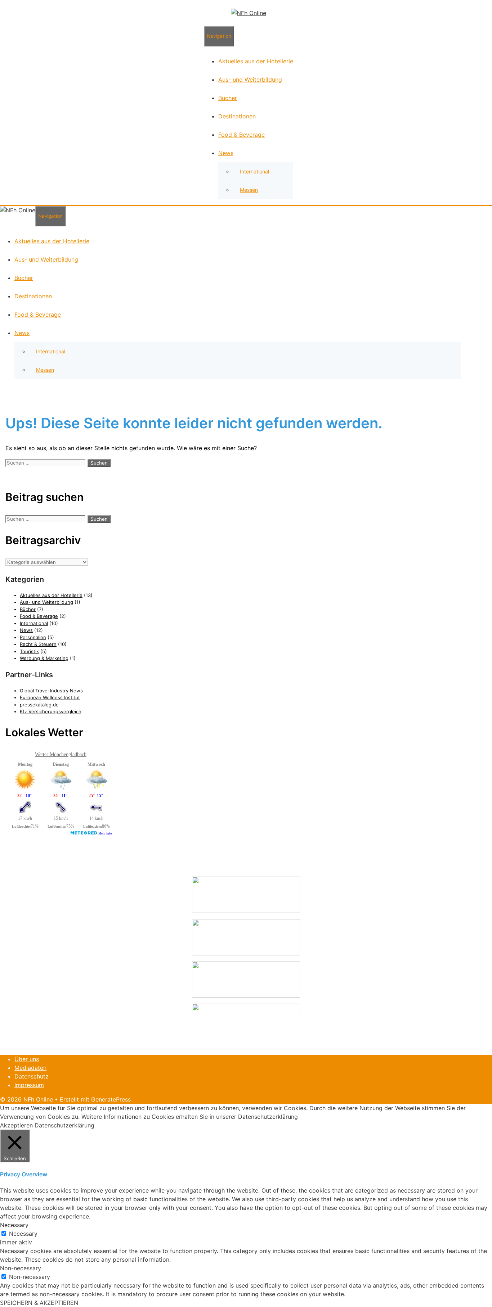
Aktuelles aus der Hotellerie (255, 61)
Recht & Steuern (38, 644)
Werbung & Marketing (44, 658)
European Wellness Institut (50, 697)
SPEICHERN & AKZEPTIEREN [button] (39, 1302)
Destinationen (237, 116)
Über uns (26, 1059)
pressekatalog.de (39, 704)
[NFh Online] (248, 13)
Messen (249, 190)
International (254, 171)
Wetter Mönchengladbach (60, 754)
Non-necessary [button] (20, 1268)
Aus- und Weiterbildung (250, 79)
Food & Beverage (241, 134)
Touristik (29, 651)
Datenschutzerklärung (64, 1125)
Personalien (33, 637)
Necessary (23, 1233)
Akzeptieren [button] (16, 1125)
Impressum (29, 1085)
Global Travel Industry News (51, 690)
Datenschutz (31, 1076)
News (225, 153)
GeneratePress (111, 1099)
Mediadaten (30, 1067)
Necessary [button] (14, 1225)
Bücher (227, 97)
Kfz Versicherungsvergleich (50, 711)
